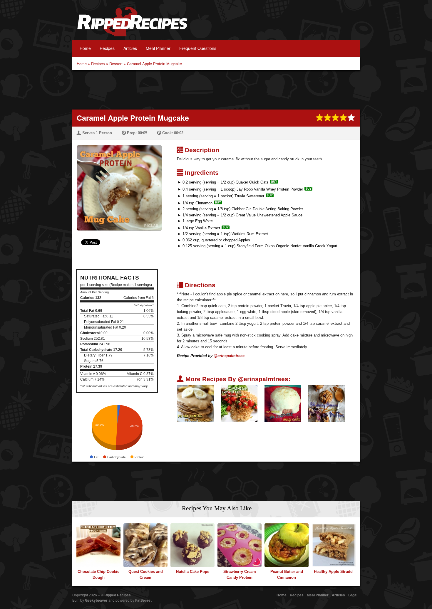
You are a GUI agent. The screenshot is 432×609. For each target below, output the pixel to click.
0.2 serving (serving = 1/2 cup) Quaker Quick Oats (225, 182)
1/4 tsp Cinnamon (197, 203)
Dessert (116, 63)
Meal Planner (158, 48)
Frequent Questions (197, 48)
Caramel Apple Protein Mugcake (154, 63)
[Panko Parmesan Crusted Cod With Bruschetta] (239, 403)
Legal (352, 595)
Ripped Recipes (132, 25)
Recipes (107, 48)
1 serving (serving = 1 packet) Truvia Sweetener (223, 196)
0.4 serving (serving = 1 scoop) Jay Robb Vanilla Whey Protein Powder (242, 189)
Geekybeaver (96, 600)
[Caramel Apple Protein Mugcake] (117, 184)
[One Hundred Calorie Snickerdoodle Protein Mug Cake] (282, 403)
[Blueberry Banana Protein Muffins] (326, 403)
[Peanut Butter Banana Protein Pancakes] (195, 403)
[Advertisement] (216, 89)
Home (85, 48)
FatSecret (143, 600)
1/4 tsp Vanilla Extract (201, 228)
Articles (130, 48)
